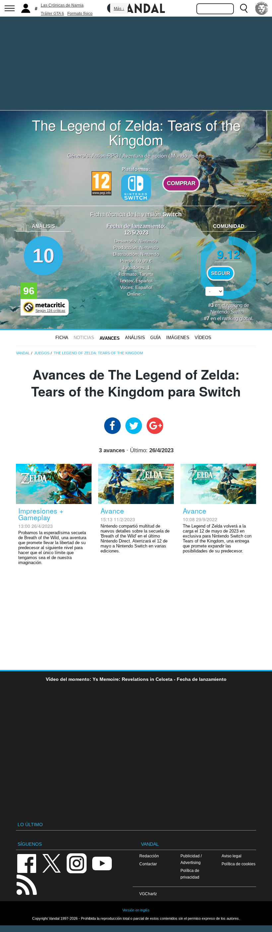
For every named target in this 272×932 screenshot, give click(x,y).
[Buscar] (244, 8)
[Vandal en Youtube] (101, 863)
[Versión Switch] (136, 188)
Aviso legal (231, 856)
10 (43, 255)
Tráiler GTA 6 (52, 13)
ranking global (237, 318)
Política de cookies (238, 864)
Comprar (181, 183)
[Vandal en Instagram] (76, 863)
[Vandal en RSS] (26, 884)
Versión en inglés (136, 910)
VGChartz (148, 894)
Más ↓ (119, 8)
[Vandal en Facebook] (26, 863)
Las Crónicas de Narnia (62, 5)
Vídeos (203, 337)
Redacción (149, 856)
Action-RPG (105, 155)
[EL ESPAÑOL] (261, 8)
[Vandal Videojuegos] (136, 7)
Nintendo (148, 241)
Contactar (148, 864)
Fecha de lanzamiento (135, 226)
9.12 (228, 254)
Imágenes (177, 337)
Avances (110, 338)
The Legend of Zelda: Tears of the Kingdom (136, 132)
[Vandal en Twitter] (51, 863)
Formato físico (80, 13)
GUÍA (155, 337)
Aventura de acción (144, 155)
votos (229, 307)
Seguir (220, 273)
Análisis (135, 337)
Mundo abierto (188, 155)
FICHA (61, 337)
